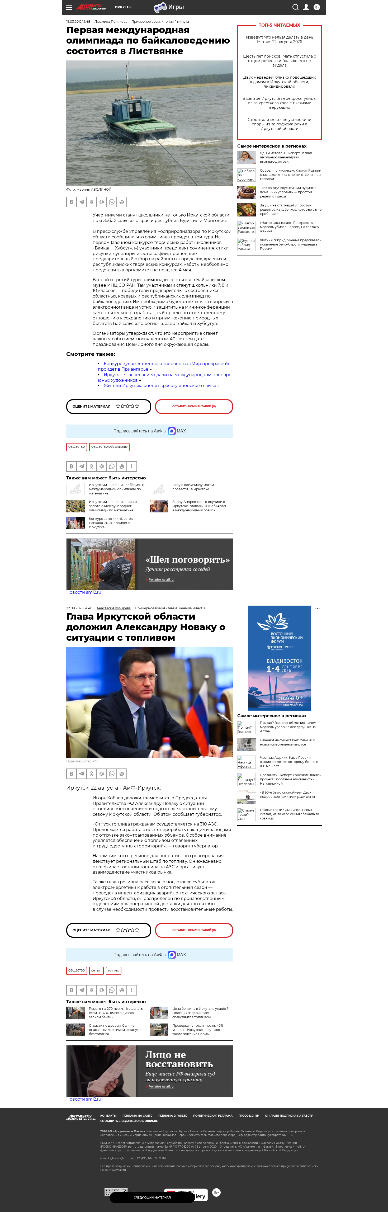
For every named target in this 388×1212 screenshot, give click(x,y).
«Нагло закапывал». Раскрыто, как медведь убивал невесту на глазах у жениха (289, 227)
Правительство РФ (82, 761)
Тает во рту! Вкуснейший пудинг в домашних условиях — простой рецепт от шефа (288, 192)
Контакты (108, 1115)
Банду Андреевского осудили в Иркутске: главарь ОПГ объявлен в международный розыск (199, 506)
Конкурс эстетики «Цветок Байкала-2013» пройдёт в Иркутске (111, 523)
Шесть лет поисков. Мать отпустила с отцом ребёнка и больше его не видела (279, 61)
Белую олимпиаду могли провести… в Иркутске (193, 487)
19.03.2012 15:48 (78, 21)
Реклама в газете (172, 1115)
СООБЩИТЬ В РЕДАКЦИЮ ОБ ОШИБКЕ (129, 1121)
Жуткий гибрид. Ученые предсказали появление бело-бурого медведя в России (290, 244)
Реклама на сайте (137, 1115)
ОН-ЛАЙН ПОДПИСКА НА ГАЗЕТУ (289, 1115)
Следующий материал (152, 1197)
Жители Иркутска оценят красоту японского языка (160, 385)
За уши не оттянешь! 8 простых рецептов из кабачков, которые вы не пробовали (290, 209)
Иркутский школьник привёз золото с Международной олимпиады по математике (113, 506)
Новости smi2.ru (83, 592)
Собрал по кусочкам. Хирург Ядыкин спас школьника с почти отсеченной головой (290, 174)
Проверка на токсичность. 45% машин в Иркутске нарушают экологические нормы (197, 1030)
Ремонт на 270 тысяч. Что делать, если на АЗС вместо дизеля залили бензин (116, 1013)
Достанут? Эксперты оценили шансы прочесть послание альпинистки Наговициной (290, 779)
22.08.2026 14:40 (79, 608)
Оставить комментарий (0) (194, 406)
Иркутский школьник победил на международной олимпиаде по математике (117, 489)
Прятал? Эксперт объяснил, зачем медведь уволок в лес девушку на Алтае (288, 727)
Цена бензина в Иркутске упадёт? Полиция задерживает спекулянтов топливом (200, 1013)
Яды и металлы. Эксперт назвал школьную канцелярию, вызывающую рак (286, 157)
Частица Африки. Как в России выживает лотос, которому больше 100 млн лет (289, 762)
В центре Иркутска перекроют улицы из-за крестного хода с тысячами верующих (279, 103)
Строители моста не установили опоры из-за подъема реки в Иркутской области (279, 124)
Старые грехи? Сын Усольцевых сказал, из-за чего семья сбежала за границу (289, 814)
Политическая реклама (213, 1115)
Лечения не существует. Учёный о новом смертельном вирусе (287, 742)
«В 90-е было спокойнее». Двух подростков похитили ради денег (288, 794)
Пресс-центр (249, 1115)
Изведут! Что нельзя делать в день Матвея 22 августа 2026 (279, 39)
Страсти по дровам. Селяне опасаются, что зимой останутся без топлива (115, 1030)
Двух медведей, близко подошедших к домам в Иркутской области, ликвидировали (279, 82)
